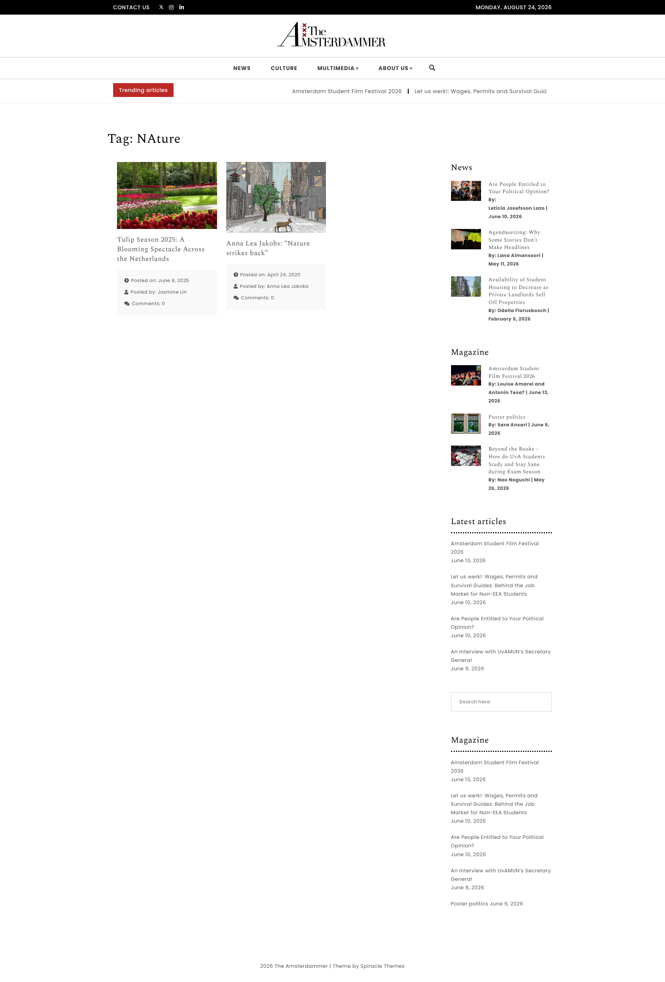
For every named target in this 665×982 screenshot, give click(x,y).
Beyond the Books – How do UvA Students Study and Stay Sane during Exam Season (516, 461)
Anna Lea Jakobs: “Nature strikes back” (268, 248)
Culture (284, 68)
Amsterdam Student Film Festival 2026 (332, 91)
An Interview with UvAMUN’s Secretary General (501, 656)
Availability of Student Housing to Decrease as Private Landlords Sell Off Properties (518, 291)
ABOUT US (394, 68)
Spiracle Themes (383, 966)
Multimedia (336, 68)
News (242, 68)
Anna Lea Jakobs (288, 286)
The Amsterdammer (301, 966)
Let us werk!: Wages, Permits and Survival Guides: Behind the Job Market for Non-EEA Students (494, 585)
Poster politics (507, 417)
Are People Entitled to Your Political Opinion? (518, 188)
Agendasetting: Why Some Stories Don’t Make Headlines (514, 240)
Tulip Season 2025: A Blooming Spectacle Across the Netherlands (161, 249)
